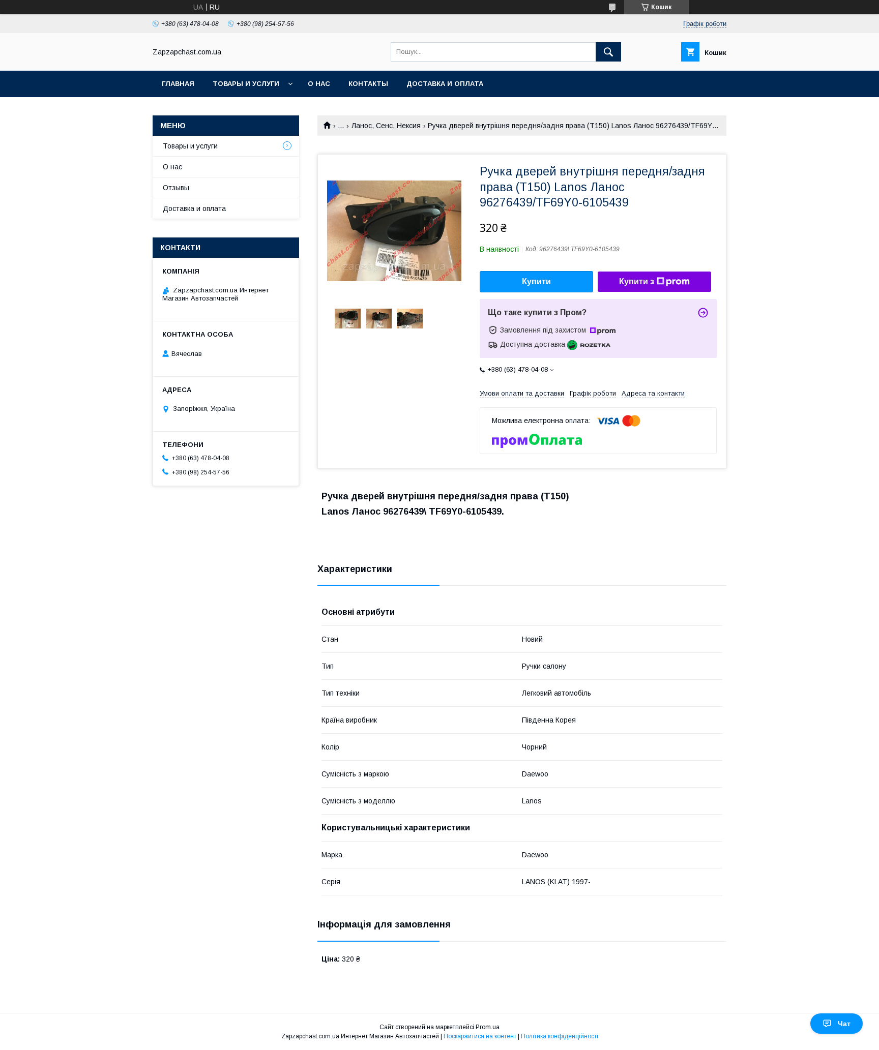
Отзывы (176, 188)
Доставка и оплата (444, 83)
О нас (319, 83)
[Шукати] (608, 52)
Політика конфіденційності (559, 1036)
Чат (844, 1023)
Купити (536, 281)
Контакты (368, 83)
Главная (178, 83)
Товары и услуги (246, 83)
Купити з (636, 281)
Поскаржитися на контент (480, 1036)
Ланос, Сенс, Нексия (386, 126)
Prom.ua (488, 1027)
